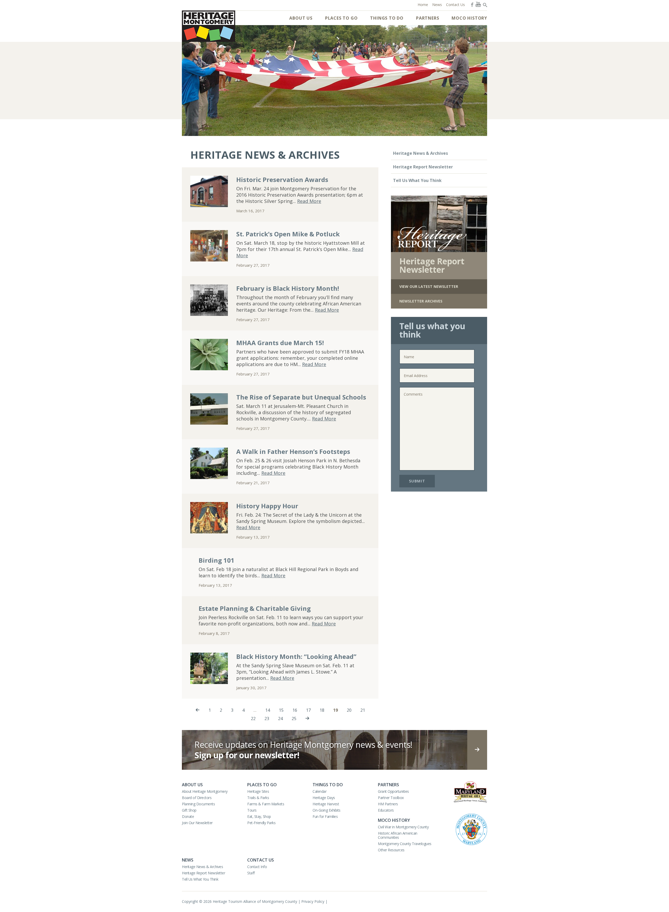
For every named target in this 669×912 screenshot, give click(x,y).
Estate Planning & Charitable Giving (255, 608)
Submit (417, 480)
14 (267, 710)
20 (349, 710)
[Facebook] (471, 4)
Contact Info (257, 866)
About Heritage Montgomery (205, 791)
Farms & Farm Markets (265, 803)
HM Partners (388, 803)
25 (294, 718)
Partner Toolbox (391, 797)
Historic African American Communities (397, 835)
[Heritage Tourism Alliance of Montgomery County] (208, 26)
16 (294, 710)
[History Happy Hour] (209, 517)
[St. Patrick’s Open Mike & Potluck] (209, 245)
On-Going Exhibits (327, 810)
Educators (386, 810)
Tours (252, 810)
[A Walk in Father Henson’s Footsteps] (209, 463)
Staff (251, 872)
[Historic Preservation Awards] (209, 191)
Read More (309, 201)
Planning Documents (198, 803)
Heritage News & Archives (420, 153)
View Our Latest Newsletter (428, 286)
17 (308, 710)
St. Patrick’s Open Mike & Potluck (288, 234)
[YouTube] (478, 4)
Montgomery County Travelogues (404, 843)
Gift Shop (189, 810)
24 (280, 718)
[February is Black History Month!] (209, 300)
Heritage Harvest (326, 803)
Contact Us (260, 860)
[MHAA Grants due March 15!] (209, 354)
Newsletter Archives (420, 301)
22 (253, 718)
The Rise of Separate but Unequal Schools (301, 397)
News (187, 860)
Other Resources (391, 849)
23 (266, 718)
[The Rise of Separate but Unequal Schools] (209, 409)
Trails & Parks (258, 797)
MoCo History (469, 18)
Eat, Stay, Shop (259, 816)
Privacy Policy (312, 901)
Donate (188, 816)
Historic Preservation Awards (282, 179)
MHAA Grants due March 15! (280, 342)
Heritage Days (324, 797)
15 (281, 710)
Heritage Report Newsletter (423, 167)
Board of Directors (196, 797)
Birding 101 (216, 560)
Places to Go (341, 18)
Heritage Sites (258, 791)
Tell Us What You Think (417, 180)
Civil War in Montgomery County (403, 826)
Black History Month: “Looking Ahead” (296, 656)
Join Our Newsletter (197, 822)
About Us (300, 18)
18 (322, 710)
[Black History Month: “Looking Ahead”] (209, 668)
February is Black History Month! (287, 288)
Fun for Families (325, 816)
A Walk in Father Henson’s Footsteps (293, 451)
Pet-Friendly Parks (261, 822)
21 (362, 710)
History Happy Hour (267, 505)
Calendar (319, 791)
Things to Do (386, 18)
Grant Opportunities (393, 791)
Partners (427, 18)
